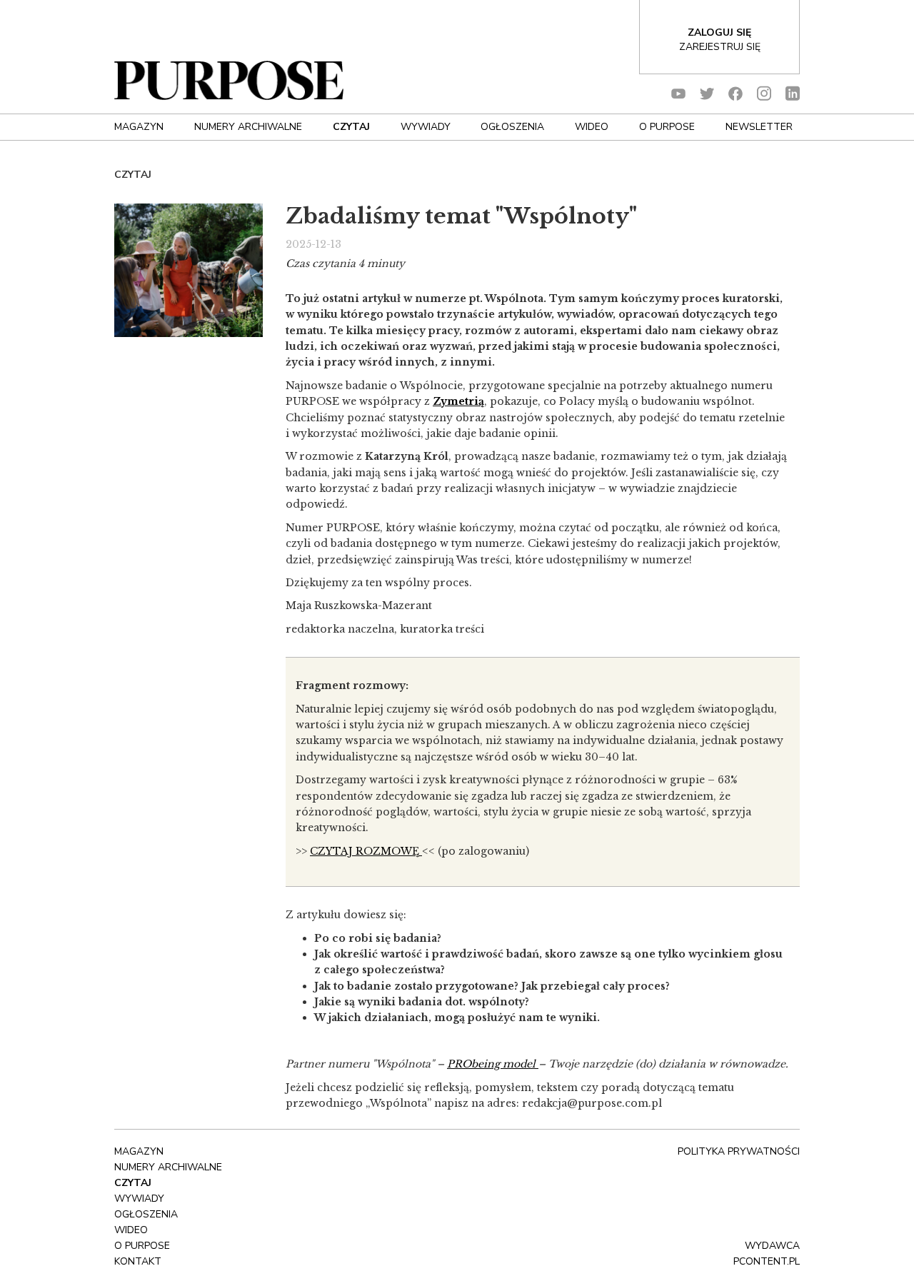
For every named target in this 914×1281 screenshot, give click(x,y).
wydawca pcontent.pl (766, 1253)
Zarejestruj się (719, 47)
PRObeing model (491, 1064)
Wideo (591, 127)
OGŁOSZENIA (512, 127)
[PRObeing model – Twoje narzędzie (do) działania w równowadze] (537, 1064)
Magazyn (139, 127)
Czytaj (351, 127)
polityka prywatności (739, 1151)
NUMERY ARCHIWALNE (248, 127)
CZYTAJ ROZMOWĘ (366, 851)
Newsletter (759, 127)
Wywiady (426, 127)
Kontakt (137, 1261)
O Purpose (667, 127)
